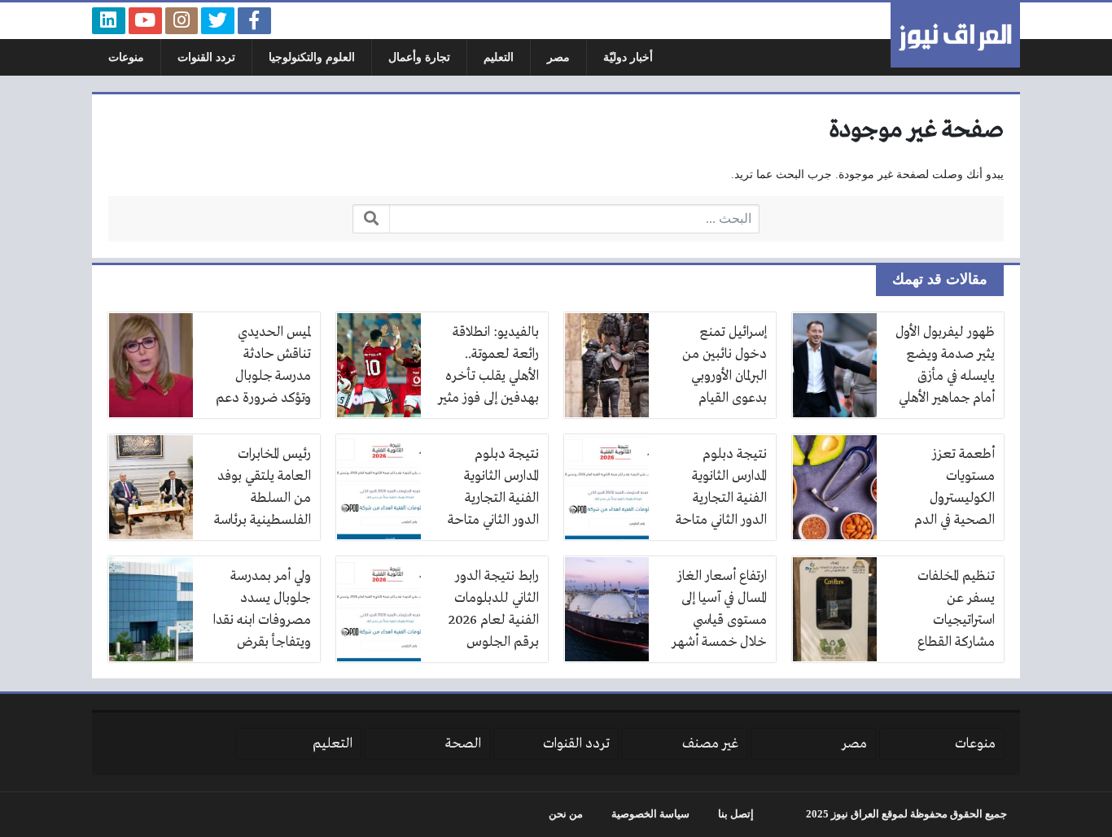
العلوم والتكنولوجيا (312, 57)
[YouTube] (145, 20)
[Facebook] (254, 20)
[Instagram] (182, 20)
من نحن (566, 814)
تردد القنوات (206, 57)
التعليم (499, 57)
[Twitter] (217, 20)
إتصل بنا (736, 814)
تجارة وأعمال (419, 57)
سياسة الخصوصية (650, 814)
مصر (558, 57)
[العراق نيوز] (955, 35)
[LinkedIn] (108, 20)
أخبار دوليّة (628, 57)
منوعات (126, 57)
